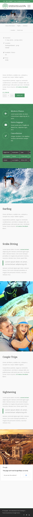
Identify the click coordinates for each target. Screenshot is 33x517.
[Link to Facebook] (24, 515)
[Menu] (28, 6)
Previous (4, 16)
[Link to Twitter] (26, 515)
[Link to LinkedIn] (29, 515)
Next (29, 16)
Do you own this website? (10, 475)
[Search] (24, 6)
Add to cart (20, 95)
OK (26, 475)
